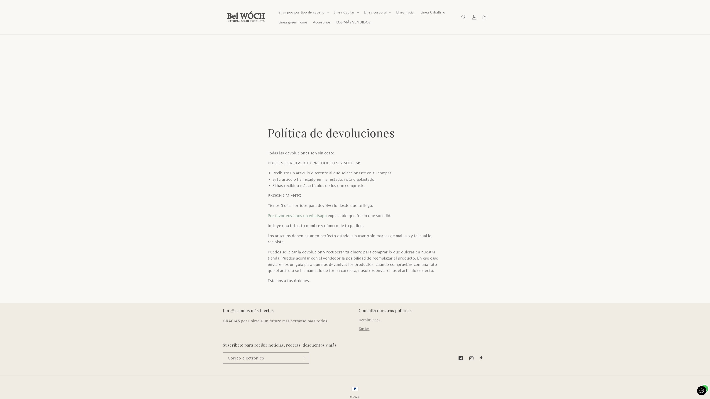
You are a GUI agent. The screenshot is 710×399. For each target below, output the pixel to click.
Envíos (364, 328)
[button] (303, 12)
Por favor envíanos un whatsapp (298, 215)
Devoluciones (369, 320)
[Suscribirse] (304, 358)
